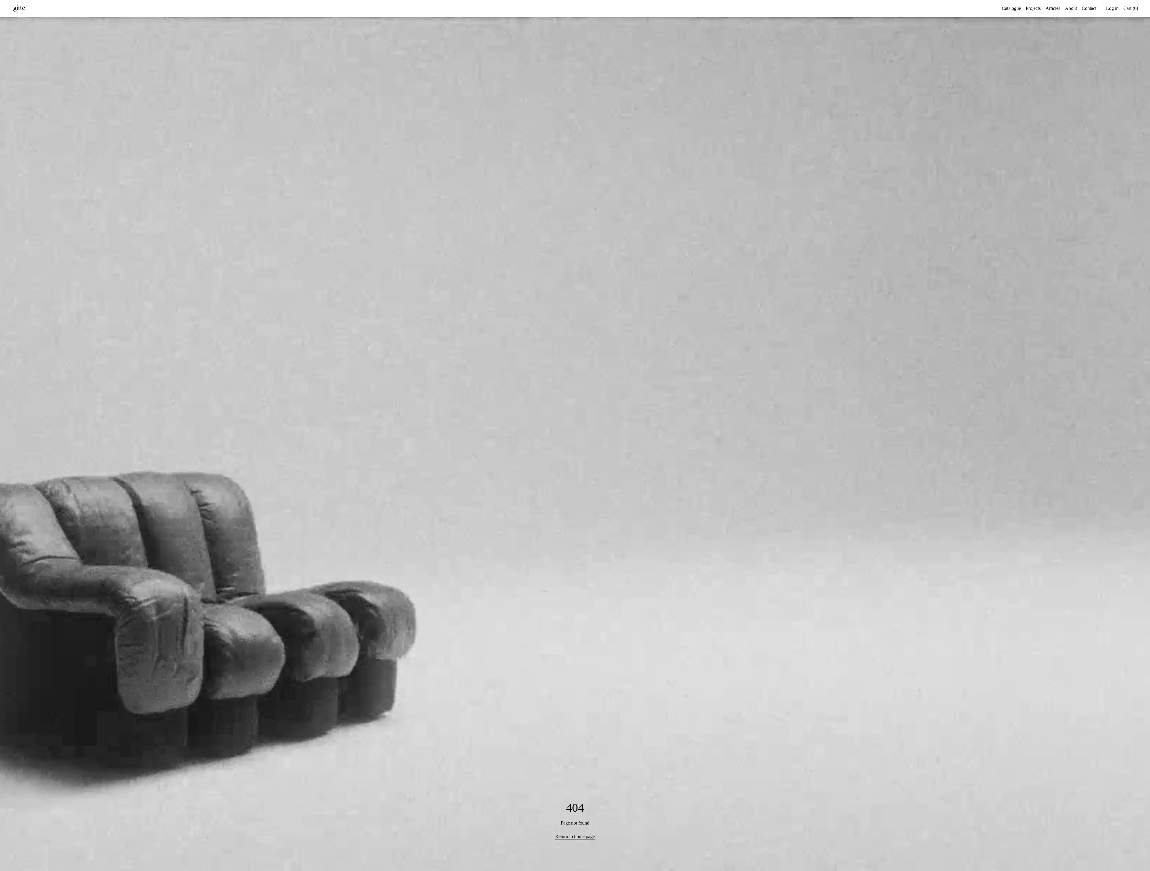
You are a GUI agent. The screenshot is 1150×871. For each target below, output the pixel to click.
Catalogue (1011, 8)
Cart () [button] (1130, 8)
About (1071, 8)
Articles (1052, 8)
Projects (1033, 8)
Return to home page (575, 836)
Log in (1112, 8)
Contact (1089, 8)
